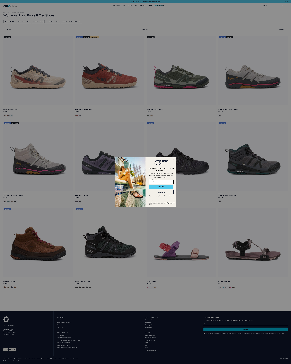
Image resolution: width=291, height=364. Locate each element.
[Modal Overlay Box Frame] (145, 182)
